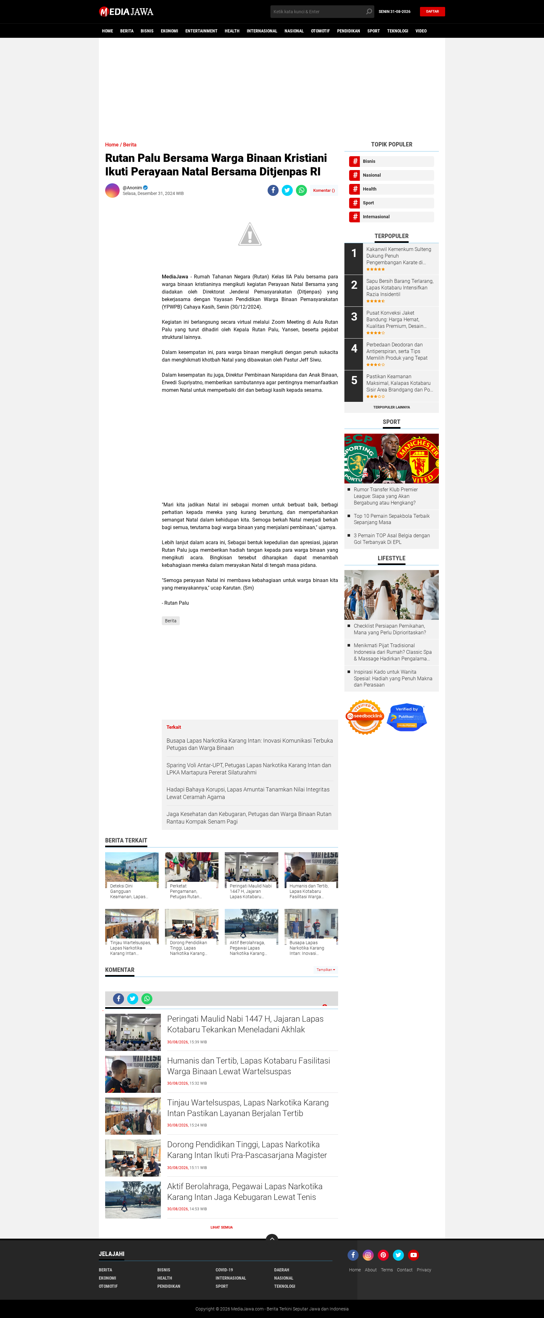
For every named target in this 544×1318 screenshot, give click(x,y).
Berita (126, 30)
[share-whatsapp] (301, 190)
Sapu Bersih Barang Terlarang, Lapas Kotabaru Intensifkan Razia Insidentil (400, 287)
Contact (405, 1269)
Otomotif (320, 30)
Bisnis (147, 30)
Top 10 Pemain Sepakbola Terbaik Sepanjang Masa (392, 519)
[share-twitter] (287, 190)
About (371, 1269)
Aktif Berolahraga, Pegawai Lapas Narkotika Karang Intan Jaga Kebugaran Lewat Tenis (245, 1192)
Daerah (281, 1269)
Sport (373, 30)
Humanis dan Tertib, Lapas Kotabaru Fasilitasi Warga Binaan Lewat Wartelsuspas (248, 1066)
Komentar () (324, 190)
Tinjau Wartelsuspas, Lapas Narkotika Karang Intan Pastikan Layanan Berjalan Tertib (248, 1108)
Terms (387, 1269)
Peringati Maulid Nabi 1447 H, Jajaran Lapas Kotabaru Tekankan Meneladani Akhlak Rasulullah (245, 1029)
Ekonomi (169, 30)
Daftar (432, 11)
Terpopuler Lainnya (391, 407)
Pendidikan (348, 30)
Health (232, 30)
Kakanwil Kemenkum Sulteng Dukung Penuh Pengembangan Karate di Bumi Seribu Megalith (398, 256)
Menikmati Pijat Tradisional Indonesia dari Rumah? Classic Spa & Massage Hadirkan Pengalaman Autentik (393, 652)
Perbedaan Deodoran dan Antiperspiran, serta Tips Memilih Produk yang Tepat (397, 351)
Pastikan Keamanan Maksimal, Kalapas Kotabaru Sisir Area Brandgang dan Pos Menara (399, 383)
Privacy (424, 1269)
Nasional (294, 30)
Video (421, 30)
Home (107, 30)
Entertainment (201, 30)
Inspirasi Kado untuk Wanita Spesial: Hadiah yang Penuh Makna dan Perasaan (393, 678)
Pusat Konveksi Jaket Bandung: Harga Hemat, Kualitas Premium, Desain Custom (394, 319)
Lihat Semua (222, 1227)
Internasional (262, 30)
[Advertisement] (272, 87)
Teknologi (397, 30)
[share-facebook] (273, 190)
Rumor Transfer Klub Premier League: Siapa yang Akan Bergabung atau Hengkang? (386, 496)
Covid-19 (224, 1269)
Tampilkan (325, 970)
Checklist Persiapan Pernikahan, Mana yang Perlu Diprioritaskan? (390, 629)
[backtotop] (272, 1240)
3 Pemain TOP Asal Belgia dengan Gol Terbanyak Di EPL (392, 539)
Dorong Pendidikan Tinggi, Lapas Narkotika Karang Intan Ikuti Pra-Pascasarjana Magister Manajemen (247, 1155)
